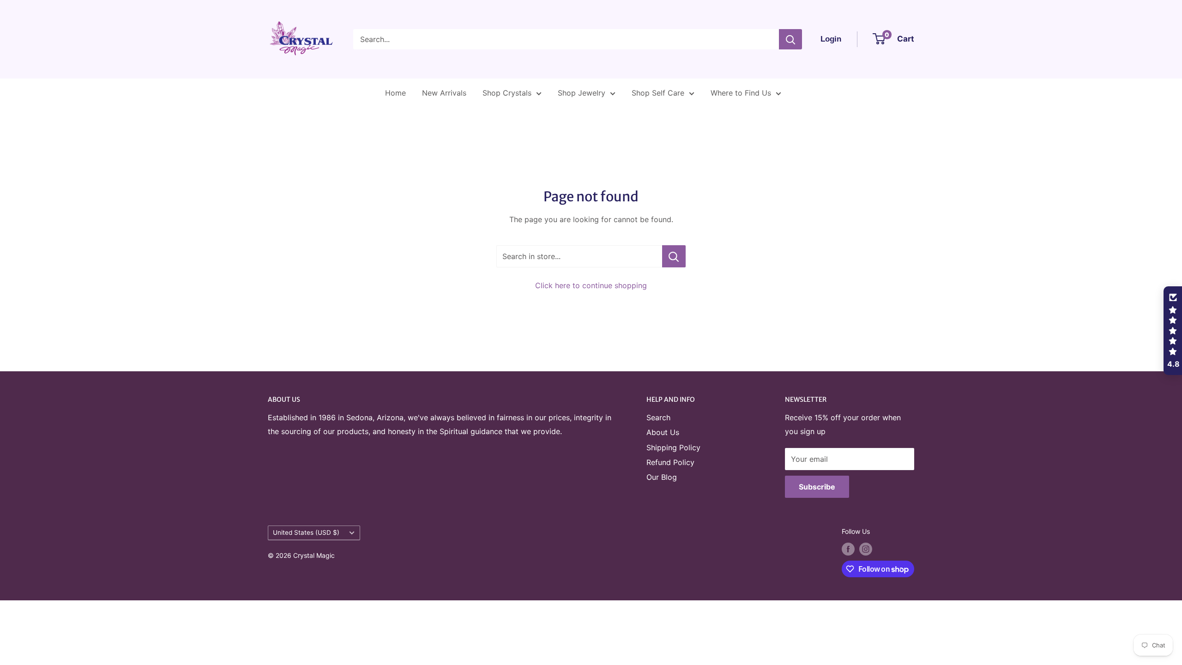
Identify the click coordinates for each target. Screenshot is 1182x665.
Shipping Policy (673, 447)
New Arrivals (444, 92)
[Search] (790, 39)
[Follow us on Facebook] (848, 549)
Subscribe (817, 486)
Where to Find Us (741, 92)
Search (658, 417)
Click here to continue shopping (591, 285)
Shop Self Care (658, 92)
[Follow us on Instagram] (865, 549)
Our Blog (661, 477)
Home (395, 92)
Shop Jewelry (581, 92)
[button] (1173, 330)
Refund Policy (670, 462)
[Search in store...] (674, 256)
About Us (662, 432)
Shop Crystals (506, 92)
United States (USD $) (306, 532)
